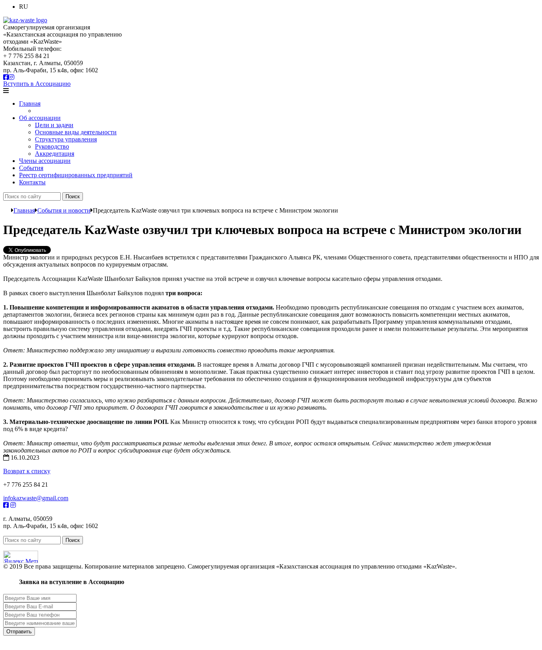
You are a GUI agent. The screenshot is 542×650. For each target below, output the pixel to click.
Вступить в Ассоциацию (37, 83)
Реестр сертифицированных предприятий (76, 175)
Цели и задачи (54, 125)
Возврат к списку (26, 471)
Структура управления (66, 139)
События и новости (63, 210)
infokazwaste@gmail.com (35, 498)
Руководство (52, 146)
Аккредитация (54, 153)
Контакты (32, 182)
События (31, 167)
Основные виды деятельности (76, 132)
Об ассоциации (40, 117)
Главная (29, 103)
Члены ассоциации (45, 160)
